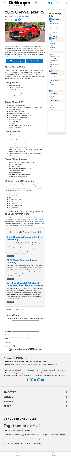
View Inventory (15, 61)
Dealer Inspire (37, 443)
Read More (10, 256)
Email (7, 338)
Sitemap (27, 435)
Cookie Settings (35, 439)
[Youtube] (35, 379)
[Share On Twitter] (19, 19)
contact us (14, 57)
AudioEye (44, 435)
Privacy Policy (18, 435)
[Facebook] (27, 379)
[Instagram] (38, 379)
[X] (31, 379)
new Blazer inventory (26, 54)
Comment (8, 331)
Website (7, 342)
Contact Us (34, 61)
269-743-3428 (53, 32)
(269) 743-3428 (53, 28)
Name (7, 335)
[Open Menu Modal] (4, 3)
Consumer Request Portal (56, 435)
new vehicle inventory (17, 221)
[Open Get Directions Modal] (66, 3)
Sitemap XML (35, 435)
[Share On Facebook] (16, 19)
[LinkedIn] (42, 379)
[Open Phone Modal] (57, 3)
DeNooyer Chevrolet (23, 16)
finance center (38, 221)
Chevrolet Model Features (17, 309)
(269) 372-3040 (54, 24)
